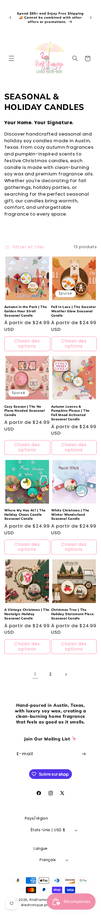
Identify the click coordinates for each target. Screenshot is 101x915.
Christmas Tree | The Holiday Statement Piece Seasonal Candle (72, 614)
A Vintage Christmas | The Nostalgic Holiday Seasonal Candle (27, 614)
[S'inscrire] (84, 754)
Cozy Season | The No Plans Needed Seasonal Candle (24, 410)
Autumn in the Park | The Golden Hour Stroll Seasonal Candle (25, 311)
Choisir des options (27, 343)
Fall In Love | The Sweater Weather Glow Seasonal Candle (73, 311)
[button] (11, 58)
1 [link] (35, 674)
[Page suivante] (66, 674)
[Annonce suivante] (91, 17)
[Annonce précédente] (10, 17)
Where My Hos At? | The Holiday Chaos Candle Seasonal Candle (25, 514)
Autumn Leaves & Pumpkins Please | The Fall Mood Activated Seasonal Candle (70, 412)
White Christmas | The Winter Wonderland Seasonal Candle (70, 514)
